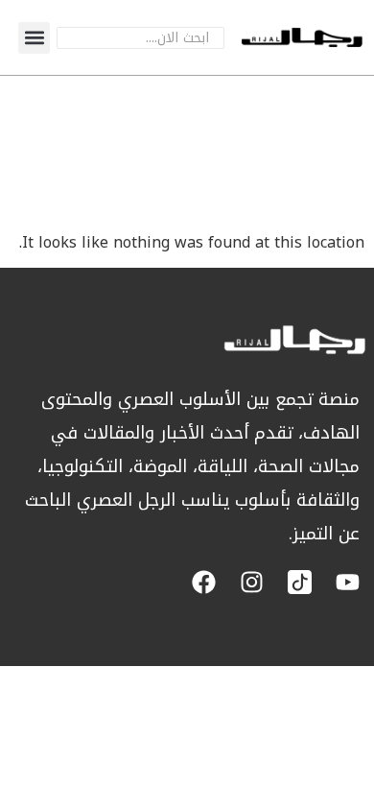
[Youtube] (348, 582)
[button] (34, 38)
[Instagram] (252, 582)
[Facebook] (204, 582)
